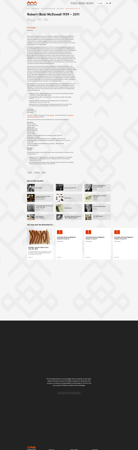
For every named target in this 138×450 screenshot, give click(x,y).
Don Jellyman (51, 115)
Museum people (60, 8)
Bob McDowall (30, 30)
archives (30, 172)
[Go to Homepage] (36, 448)
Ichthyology (37, 172)
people (43, 172)
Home (28, 8)
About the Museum (35, 8)
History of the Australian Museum (48, 8)
